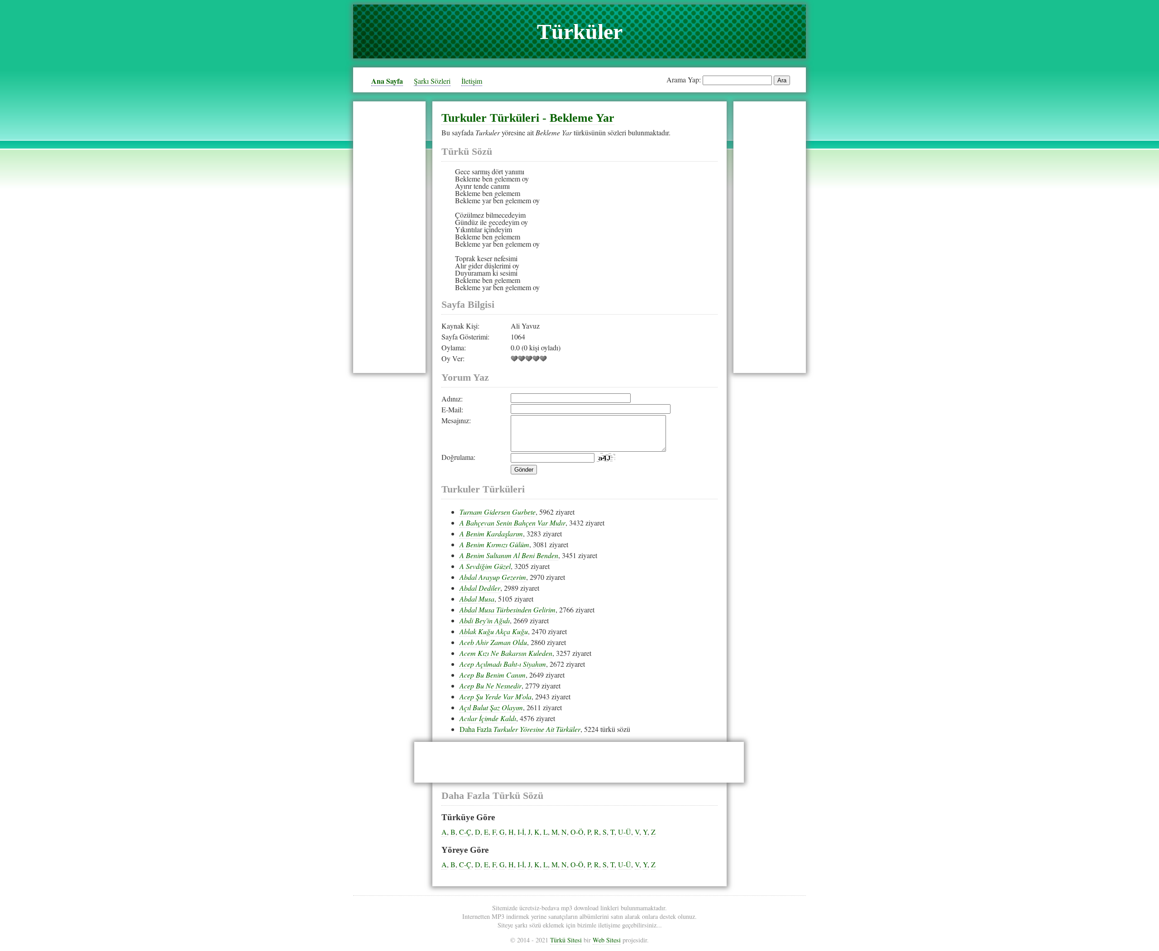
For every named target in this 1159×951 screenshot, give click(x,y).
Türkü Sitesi (566, 940)
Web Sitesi (607, 940)
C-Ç (465, 831)
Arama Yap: (683, 79)
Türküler (580, 31)
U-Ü (624, 831)
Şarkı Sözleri (432, 81)
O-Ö (577, 831)
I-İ (520, 831)
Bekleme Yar (582, 117)
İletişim (471, 81)
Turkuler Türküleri (490, 117)
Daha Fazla (520, 729)
